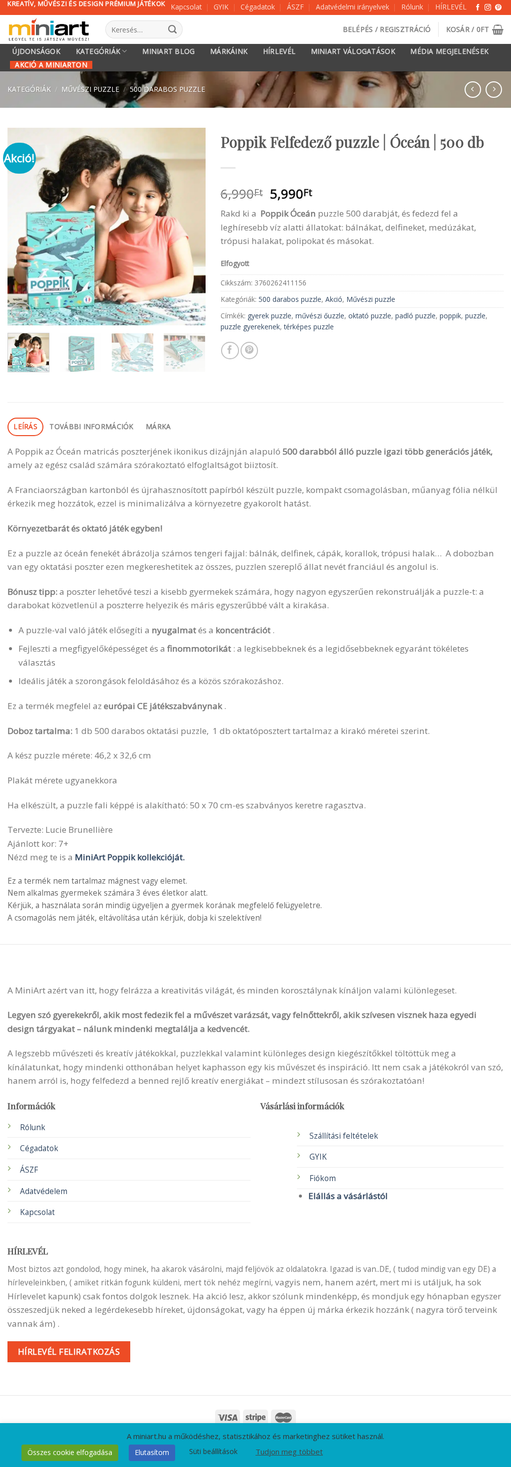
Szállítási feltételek (343, 1136)
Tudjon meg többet (289, 1452)
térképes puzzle (309, 326)
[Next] (189, 226)
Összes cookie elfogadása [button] (69, 1452)
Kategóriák (98, 51)
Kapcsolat (186, 6)
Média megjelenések (449, 51)
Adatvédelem (43, 1191)
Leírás (25, 426)
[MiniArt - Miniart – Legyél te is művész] (48, 29)
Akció (333, 299)
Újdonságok (36, 51)
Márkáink (229, 51)
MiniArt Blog (168, 51)
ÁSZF (295, 6)
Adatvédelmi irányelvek (352, 6)
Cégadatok (258, 6)
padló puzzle (415, 315)
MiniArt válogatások (353, 51)
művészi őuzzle (319, 315)
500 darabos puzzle (167, 89)
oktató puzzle (369, 315)
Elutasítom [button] (152, 1452)
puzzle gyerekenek (250, 326)
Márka (158, 426)
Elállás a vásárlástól (348, 1196)
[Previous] (24, 226)
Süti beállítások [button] (213, 1451)
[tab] (25, 427)
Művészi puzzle (90, 89)
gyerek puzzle (269, 315)
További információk (91, 426)
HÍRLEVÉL (451, 6)
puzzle (475, 315)
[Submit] (173, 29)
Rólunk (412, 6)
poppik (450, 315)
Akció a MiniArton (51, 65)
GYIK (221, 6)
